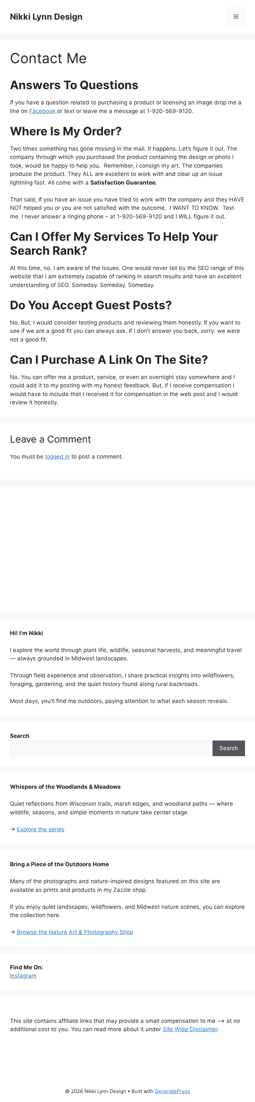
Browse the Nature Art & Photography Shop (75, 932)
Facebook (43, 111)
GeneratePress (172, 1091)
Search (228, 748)
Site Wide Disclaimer (190, 1029)
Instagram (23, 975)
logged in (57, 456)
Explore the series (40, 829)
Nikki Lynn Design (46, 17)
